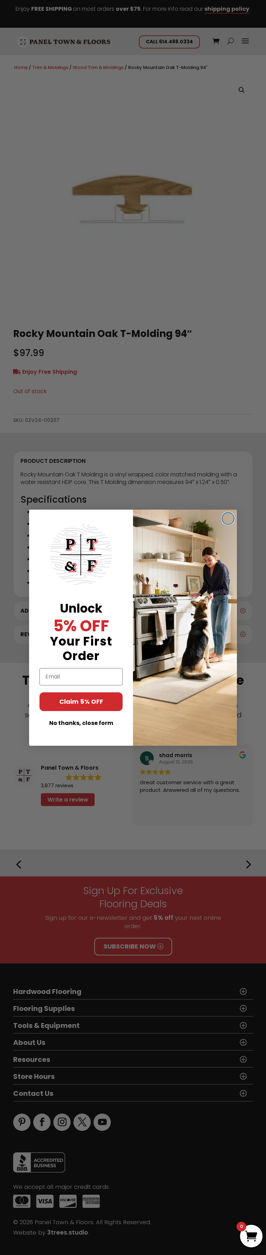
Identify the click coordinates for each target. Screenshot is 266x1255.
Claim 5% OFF (81, 701)
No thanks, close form (81, 723)
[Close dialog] (228, 518)
